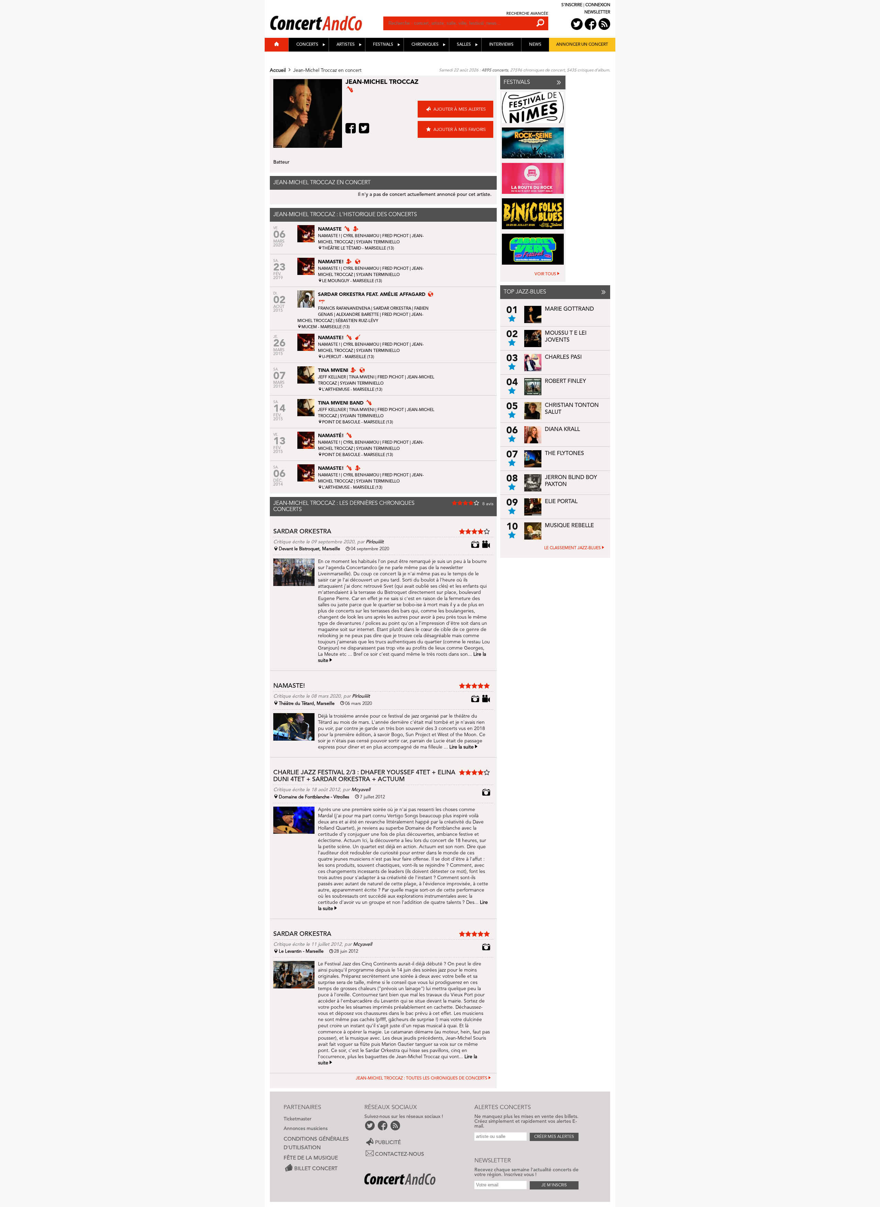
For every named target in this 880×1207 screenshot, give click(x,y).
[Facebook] (351, 128)
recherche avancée (527, 14)
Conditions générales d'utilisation (316, 1144)
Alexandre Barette (357, 315)
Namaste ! (329, 236)
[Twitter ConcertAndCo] (577, 24)
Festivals (383, 45)
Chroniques (425, 45)
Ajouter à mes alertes (459, 109)
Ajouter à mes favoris (459, 130)
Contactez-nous (399, 1154)
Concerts (307, 45)
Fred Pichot (395, 236)
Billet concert (316, 1168)
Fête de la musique (311, 1158)
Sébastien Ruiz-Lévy (357, 321)
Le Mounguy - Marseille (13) (352, 281)
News (535, 45)
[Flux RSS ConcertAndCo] (604, 24)
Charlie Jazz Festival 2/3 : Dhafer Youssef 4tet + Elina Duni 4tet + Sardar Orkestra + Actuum (364, 776)
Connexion (597, 5)
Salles (464, 45)
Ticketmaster (297, 1119)
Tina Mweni (361, 377)
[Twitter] (365, 128)
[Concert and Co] (326, 16)
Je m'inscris (554, 1185)
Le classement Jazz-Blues (572, 548)
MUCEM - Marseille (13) (325, 327)
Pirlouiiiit (375, 542)
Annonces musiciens (306, 1128)
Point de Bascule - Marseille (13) (357, 422)
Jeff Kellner (332, 377)
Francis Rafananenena (344, 309)
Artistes (346, 45)
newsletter (597, 12)
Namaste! (289, 686)
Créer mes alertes (554, 1137)
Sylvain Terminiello (378, 242)
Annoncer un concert (582, 45)
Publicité (388, 1142)
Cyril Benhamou (361, 236)
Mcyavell (360, 789)
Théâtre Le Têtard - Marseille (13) (358, 248)
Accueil (278, 70)
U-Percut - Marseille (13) (348, 357)
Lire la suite (461, 747)
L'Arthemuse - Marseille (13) (352, 390)
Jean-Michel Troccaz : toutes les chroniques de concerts (421, 1078)
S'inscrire (571, 5)
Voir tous (545, 274)
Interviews (501, 45)
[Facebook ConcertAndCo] (590, 24)
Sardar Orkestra (392, 309)
